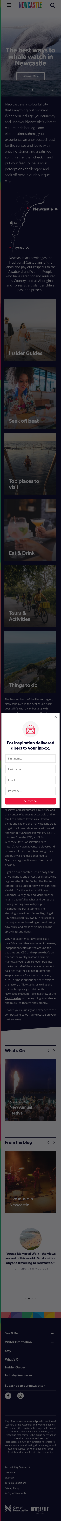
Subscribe (30, 801)
